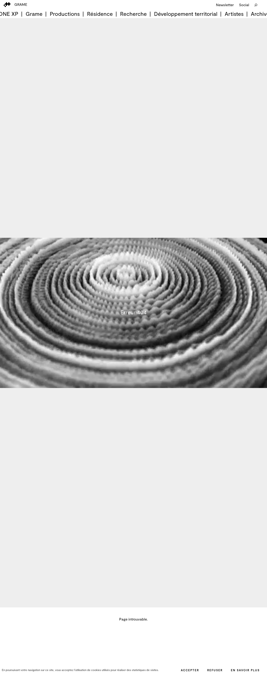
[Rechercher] (255, 5)
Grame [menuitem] (34, 13)
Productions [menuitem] (65, 13)
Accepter (190, 670)
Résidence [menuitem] (100, 13)
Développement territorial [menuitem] (185, 13)
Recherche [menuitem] (133, 13)
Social (244, 5)
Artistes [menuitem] (234, 13)
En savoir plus (245, 670)
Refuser (215, 670)
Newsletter (225, 5)
